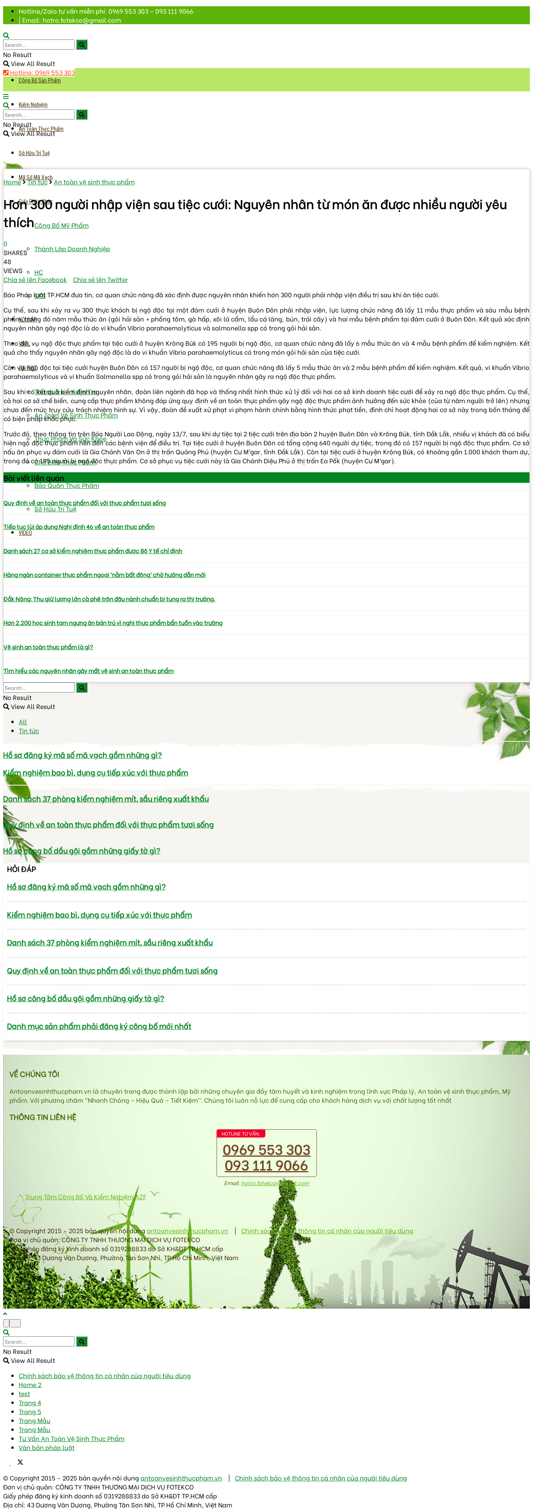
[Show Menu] (6, 95)
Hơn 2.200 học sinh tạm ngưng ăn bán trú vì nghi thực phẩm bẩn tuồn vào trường (113, 622)
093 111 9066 (266, 1164)
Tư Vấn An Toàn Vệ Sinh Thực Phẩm (71, 1438)
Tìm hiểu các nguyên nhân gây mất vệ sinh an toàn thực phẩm (89, 670)
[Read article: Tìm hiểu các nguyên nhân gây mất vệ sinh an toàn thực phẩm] (266, 658)
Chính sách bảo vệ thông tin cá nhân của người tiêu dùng (327, 1230)
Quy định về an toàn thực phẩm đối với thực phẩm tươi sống (85, 502)
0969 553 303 (267, 1148)
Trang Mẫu (34, 1420)
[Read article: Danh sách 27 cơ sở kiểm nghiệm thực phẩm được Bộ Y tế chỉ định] (266, 538)
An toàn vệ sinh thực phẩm (94, 181)
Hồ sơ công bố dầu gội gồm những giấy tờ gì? (81, 850)
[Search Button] (81, 44)
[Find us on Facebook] (7, 1462)
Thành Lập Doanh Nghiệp (72, 248)
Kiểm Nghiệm (33, 105)
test (24, 1393)
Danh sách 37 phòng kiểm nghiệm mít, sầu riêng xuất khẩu (106, 798)
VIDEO (25, 533)
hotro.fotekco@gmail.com (275, 1183)
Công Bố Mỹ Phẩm (61, 224)
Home (12, 181)
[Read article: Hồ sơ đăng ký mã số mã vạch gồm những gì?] (266, 741)
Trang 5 (30, 1411)
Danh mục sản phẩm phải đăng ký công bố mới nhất (99, 1025)
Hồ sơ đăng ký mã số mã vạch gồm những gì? (82, 754)
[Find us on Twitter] (17, 1462)
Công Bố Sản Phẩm (40, 80)
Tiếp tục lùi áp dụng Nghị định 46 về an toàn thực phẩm (79, 526)
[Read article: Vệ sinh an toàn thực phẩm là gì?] (266, 634)
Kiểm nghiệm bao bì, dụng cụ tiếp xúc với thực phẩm (95, 772)
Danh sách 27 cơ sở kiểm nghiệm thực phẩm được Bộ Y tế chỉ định (93, 550)
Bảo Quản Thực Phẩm (66, 484)
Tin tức (37, 181)
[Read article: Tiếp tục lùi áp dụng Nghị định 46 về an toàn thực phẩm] (266, 514)
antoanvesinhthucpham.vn (187, 1230)
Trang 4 (30, 1402)
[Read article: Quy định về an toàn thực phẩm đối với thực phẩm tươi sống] (266, 490)
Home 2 (30, 1384)
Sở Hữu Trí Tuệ (34, 153)
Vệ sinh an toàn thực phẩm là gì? (48, 646)
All (23, 721)
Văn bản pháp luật (47, 1447)
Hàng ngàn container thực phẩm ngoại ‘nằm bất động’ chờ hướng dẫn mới (105, 574)
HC (38, 271)
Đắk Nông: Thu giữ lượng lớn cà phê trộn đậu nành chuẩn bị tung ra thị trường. (109, 598)
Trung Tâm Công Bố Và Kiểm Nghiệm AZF (85, 1196)
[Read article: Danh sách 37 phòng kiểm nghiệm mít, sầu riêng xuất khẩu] (266, 785)
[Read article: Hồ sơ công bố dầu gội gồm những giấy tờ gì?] (266, 837)
